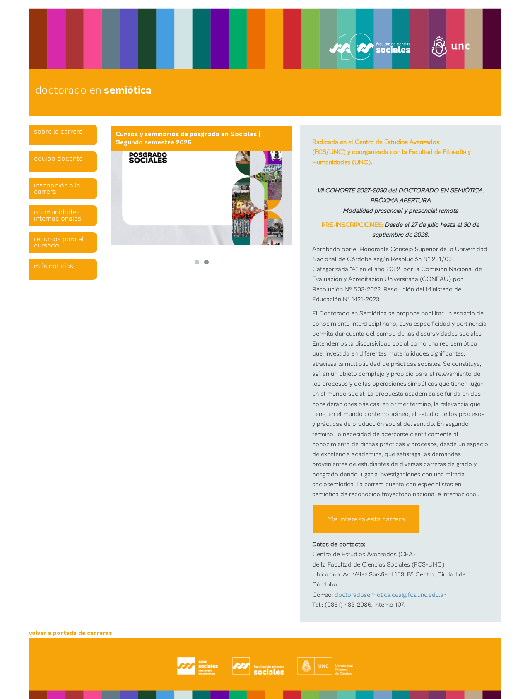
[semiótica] (265, 668)
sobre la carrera (58, 131)
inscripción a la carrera (57, 188)
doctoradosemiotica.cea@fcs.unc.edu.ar (390, 594)
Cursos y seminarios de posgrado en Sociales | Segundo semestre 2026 (188, 138)
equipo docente (58, 158)
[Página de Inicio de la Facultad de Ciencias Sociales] (133, 36)
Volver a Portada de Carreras (70, 633)
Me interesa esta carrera (366, 519)
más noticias (53, 266)
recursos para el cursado (59, 242)
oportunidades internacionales (57, 215)
